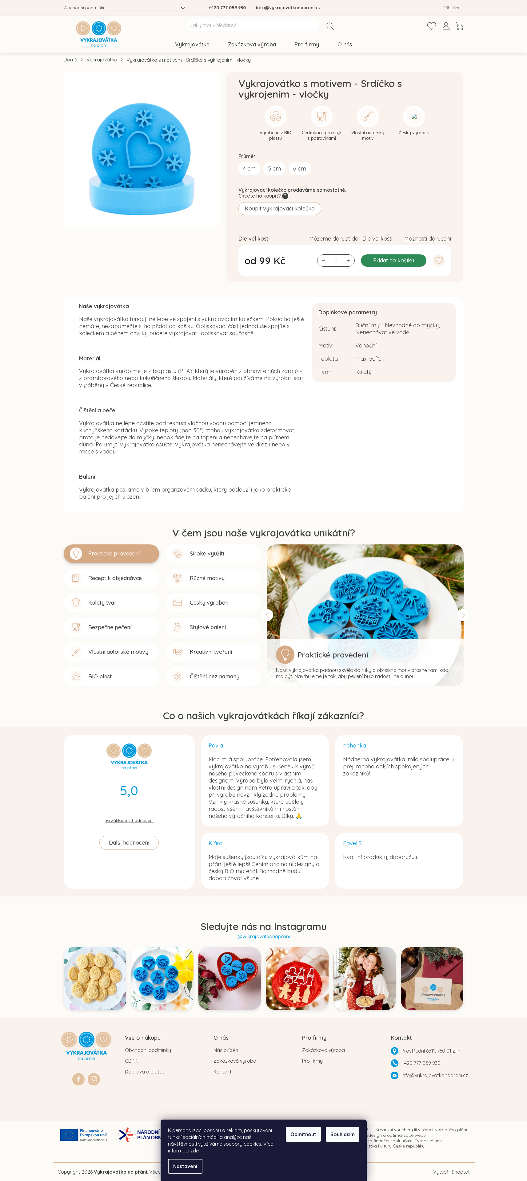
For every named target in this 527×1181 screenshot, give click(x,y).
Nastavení (185, 1166)
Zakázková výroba (235, 1061)
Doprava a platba (145, 1072)
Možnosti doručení (427, 238)
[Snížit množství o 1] (323, 260)
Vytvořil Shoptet (451, 1172)
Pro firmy (312, 1061)
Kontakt (223, 1072)
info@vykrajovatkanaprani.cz (434, 1075)
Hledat (330, 26)
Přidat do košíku (393, 260)
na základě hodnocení (129, 820)
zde (194, 1151)
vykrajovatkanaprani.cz (94, 1076)
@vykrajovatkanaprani (264, 936)
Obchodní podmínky (85, 7)
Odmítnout (303, 1134)
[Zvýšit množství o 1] (348, 260)
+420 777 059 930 (421, 1063)
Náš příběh (226, 1050)
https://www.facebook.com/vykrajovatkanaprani (78, 1076)
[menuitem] (192, 45)
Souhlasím (342, 1134)
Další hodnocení (129, 842)
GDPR (131, 1061)
